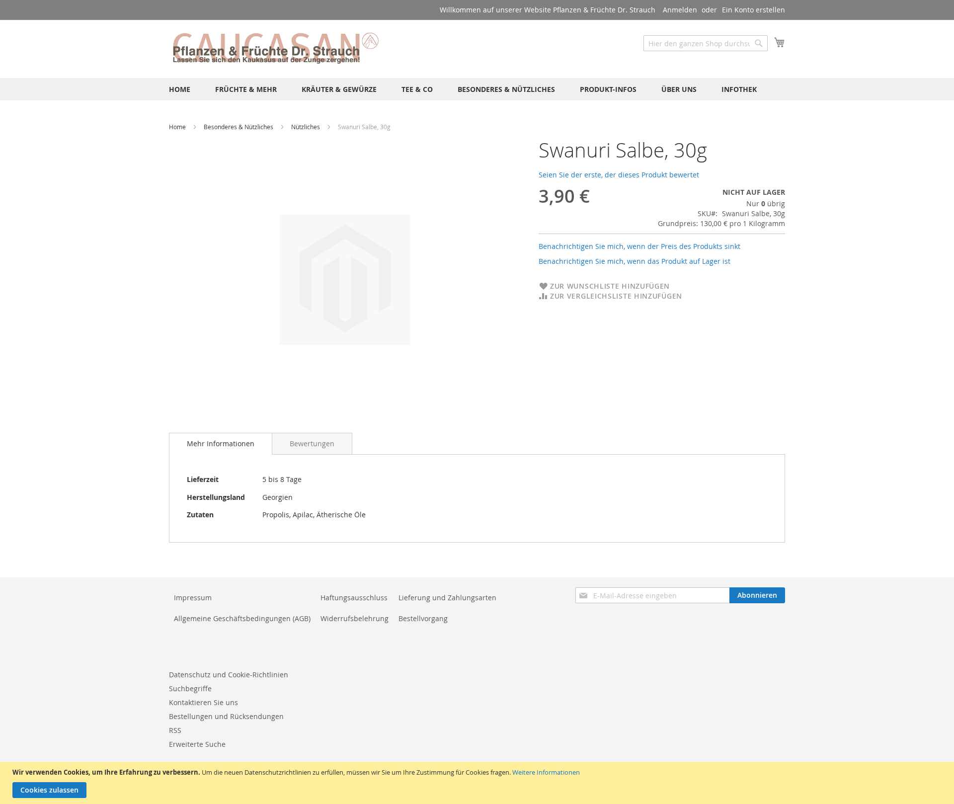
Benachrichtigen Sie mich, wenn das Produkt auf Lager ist (634, 261)
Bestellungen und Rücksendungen (226, 716)
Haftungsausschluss (354, 597)
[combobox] (705, 43)
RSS (175, 730)
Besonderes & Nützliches (239, 127)
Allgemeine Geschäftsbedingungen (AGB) (242, 618)
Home (178, 127)
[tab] (220, 444)
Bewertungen (312, 443)
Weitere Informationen (546, 772)
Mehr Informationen (220, 443)
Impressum (193, 597)
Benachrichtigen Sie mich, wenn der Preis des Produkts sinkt (639, 246)
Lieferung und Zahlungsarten (447, 597)
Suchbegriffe (190, 688)
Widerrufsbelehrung (354, 618)
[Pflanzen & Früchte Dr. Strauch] (276, 48)
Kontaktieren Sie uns (203, 702)
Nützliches (306, 127)
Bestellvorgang (423, 618)
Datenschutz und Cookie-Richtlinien (228, 674)
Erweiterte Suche (197, 744)
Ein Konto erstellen (753, 9)
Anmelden (680, 9)
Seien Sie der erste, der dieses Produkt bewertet (619, 174)
